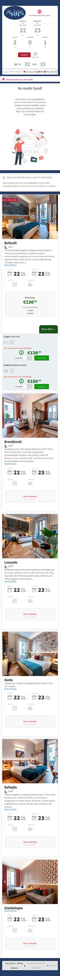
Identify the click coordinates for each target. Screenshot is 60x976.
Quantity (19, 357)
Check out (37, 21)
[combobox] (23, 64)
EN (19, 64)
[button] (24, 54)
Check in (22, 21)
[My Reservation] (35, 52)
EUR (34, 64)
